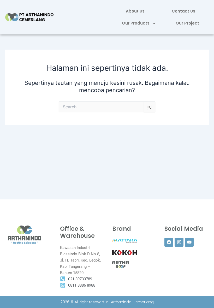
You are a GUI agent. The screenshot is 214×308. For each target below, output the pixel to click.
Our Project (187, 23)
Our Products (136, 23)
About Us (135, 11)
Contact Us (183, 11)
